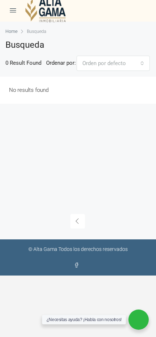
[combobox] (113, 63)
